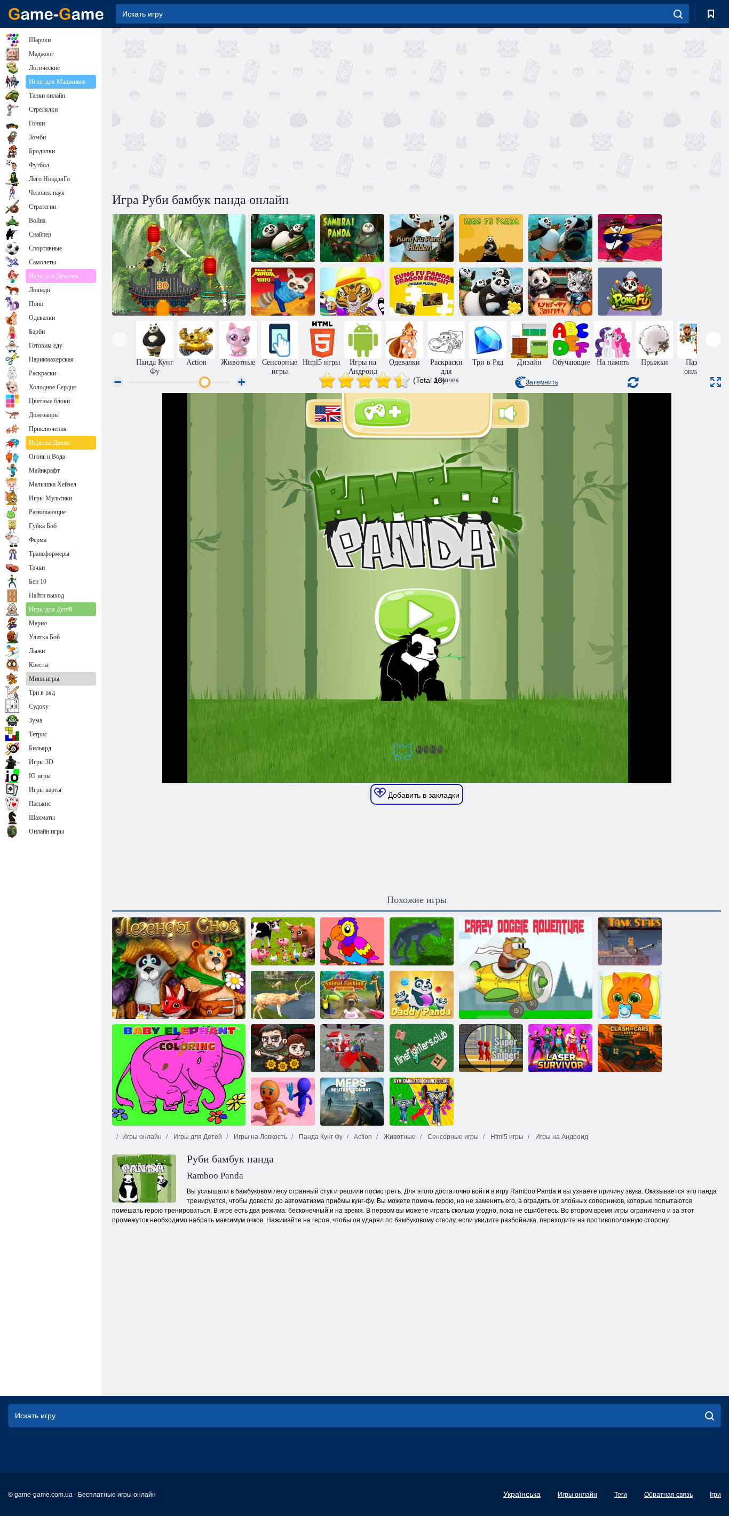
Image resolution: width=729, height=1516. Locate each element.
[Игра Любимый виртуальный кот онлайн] (630, 995)
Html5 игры (506, 1137)
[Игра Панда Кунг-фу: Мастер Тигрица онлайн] (352, 292)
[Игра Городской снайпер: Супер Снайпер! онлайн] (491, 1048)
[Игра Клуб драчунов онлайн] (422, 1048)
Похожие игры (417, 899)
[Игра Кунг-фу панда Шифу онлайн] (283, 292)
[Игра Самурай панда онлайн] (352, 238)
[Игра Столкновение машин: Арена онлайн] (630, 1048)
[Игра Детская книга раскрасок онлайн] (352, 941)
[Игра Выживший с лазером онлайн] (560, 1048)
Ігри (715, 1494)
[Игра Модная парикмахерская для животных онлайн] (352, 995)
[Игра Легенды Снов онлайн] (178, 968)
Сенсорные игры (452, 1137)
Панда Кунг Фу (320, 1137)
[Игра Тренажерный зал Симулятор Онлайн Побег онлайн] (422, 1102)
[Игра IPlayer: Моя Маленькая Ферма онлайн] (283, 941)
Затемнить (542, 382)
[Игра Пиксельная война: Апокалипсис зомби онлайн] (352, 1048)
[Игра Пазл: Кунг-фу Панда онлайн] (491, 292)
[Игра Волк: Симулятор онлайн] (422, 941)
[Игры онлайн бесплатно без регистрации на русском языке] (56, 14)
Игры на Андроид (561, 1137)
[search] (678, 14)
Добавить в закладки (422, 795)
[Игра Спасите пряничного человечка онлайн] (283, 1102)
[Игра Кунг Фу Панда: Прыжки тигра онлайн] (178, 265)
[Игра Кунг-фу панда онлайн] (491, 238)
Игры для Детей (197, 1137)
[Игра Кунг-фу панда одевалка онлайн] (630, 238)
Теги (620, 1494)
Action (362, 1137)
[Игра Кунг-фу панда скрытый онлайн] (422, 238)
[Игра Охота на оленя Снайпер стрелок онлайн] (283, 995)
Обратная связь (668, 1494)
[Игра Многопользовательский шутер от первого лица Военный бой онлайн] (352, 1102)
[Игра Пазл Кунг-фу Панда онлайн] (560, 238)
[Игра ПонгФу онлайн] (630, 292)
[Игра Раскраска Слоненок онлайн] (178, 1075)
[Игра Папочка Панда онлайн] (422, 995)
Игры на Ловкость (259, 1137)
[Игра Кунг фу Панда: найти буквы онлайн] (283, 238)
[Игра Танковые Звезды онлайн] (630, 941)
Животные (399, 1137)
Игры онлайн (142, 1137)
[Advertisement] (264, 108)
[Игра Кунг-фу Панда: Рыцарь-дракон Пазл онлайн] (422, 292)
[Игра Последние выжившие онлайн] (283, 1048)
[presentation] (120, 339)
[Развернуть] (715, 382)
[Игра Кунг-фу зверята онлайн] (560, 292)
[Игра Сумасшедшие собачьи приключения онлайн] (525, 968)
